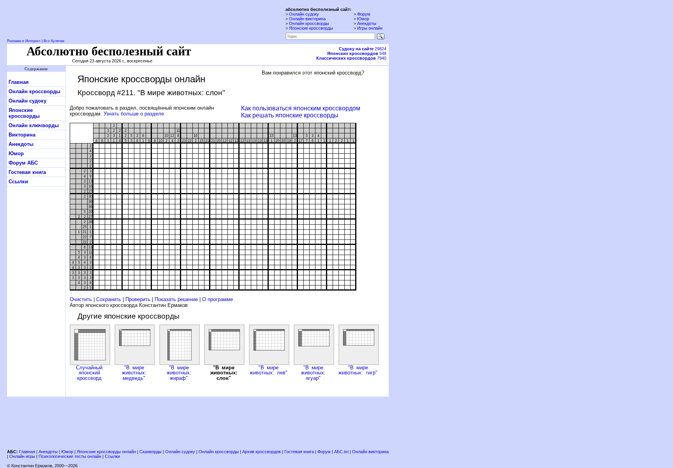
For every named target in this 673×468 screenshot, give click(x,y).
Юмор (363, 18)
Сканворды (150, 451)
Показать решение (176, 299)
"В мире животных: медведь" (134, 373)
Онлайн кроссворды (309, 23)
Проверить (137, 299)
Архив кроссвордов (261, 451)
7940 (351, 58)
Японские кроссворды (311, 28)
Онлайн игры (22, 456)
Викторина (22, 135)
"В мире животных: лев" (268, 370)
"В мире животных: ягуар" (313, 373)
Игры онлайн (369, 28)
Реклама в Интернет (24, 41)
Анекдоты (366, 23)
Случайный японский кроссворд (89, 373)
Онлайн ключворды (34, 125)
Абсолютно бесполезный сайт (108, 51)
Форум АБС (23, 163)
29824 (362, 48)
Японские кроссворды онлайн (106, 451)
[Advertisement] (198, 422)
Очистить (81, 299)
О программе (217, 299)
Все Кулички (54, 41)
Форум (363, 14)
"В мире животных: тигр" (357, 370)
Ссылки (18, 181)
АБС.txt (341, 451)
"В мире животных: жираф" (179, 373)
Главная (19, 82)
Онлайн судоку (304, 14)
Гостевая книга (27, 172)
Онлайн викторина (307, 18)
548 (356, 53)
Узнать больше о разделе (134, 114)
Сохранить (108, 299)
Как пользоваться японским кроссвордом (300, 108)
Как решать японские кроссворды (289, 115)
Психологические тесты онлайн (70, 456)
